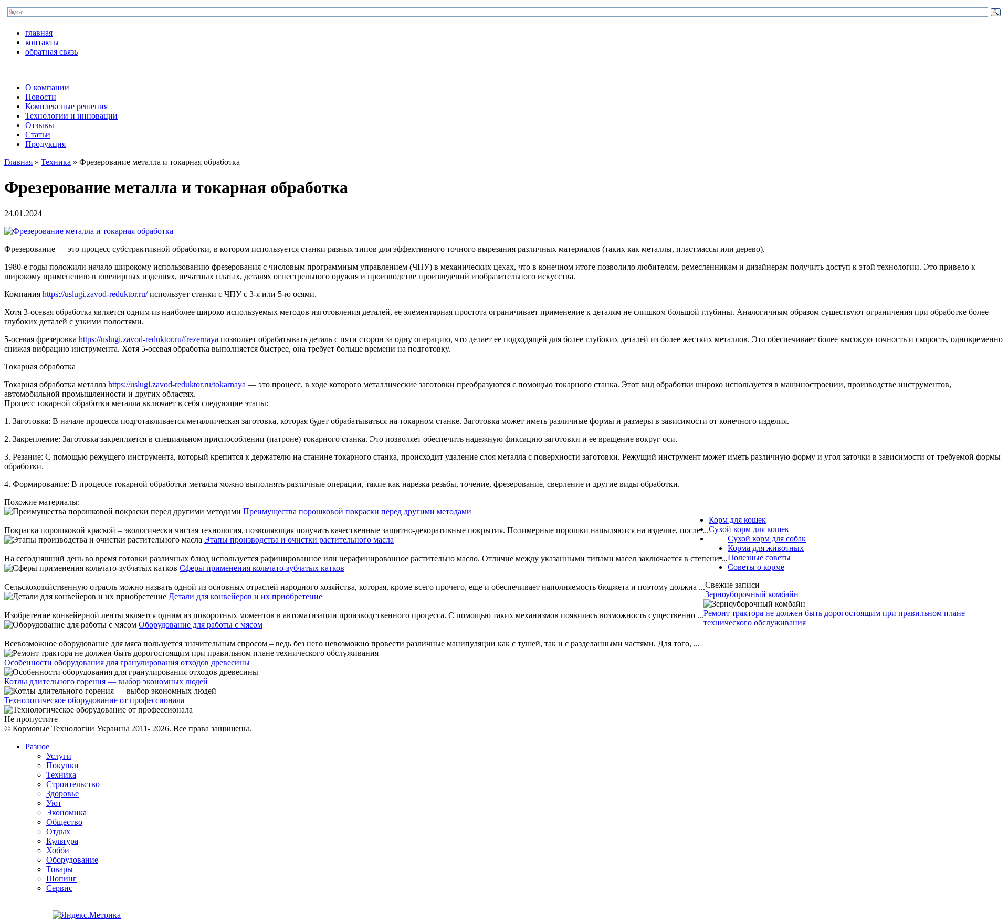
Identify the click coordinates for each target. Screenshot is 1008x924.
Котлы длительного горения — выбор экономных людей (106, 681)
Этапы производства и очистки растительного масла (299, 539)
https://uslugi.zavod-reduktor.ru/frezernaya (148, 339)
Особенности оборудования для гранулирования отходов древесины (127, 662)
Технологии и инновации (71, 115)
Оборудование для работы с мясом (200, 624)
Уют (53, 803)
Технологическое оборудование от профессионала (94, 700)
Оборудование (72, 859)
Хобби (57, 850)
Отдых (58, 831)
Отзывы (39, 125)
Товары (59, 869)
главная (38, 32)
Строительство (73, 784)
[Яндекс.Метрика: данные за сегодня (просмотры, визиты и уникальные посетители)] (86, 915)
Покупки (62, 765)
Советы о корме (756, 566)
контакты (42, 42)
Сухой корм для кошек (749, 529)
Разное (37, 746)
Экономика (66, 812)
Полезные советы (759, 557)
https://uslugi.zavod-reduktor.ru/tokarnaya (177, 384)
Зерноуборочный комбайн (752, 594)
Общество (64, 821)
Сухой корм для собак (767, 538)
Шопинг (61, 878)
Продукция (45, 144)
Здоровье (62, 793)
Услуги (58, 755)
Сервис (59, 888)
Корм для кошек (737, 519)
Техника (56, 161)
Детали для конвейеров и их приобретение (245, 596)
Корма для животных (766, 548)
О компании (47, 87)
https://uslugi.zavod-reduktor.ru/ (95, 294)
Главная (18, 161)
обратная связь (51, 51)
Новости (40, 96)
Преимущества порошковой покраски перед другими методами (357, 511)
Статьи (37, 134)
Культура (62, 840)
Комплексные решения (66, 106)
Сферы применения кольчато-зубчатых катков (262, 568)
